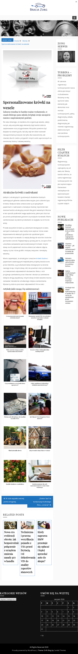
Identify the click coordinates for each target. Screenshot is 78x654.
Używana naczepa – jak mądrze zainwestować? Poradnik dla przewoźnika (70, 248)
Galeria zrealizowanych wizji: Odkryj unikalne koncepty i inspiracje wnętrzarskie (70, 277)
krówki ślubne (41, 258)
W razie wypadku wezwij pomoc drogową (14, 500)
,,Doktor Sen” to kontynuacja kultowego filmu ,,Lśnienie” (42, 501)
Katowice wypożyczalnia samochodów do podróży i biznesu (70, 262)
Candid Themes (60, 650)
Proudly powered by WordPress (24, 650)
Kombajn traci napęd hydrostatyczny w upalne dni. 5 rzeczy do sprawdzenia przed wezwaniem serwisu (70, 295)
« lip (42, 635)
